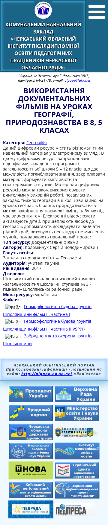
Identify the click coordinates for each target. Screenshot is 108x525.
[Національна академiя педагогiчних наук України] (30, 457)
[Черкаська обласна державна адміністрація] (30, 439)
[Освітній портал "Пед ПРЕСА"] (77, 514)
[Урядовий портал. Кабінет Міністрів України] (30, 419)
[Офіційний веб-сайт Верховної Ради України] (77, 401)
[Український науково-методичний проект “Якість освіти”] (77, 497)
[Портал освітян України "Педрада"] (30, 516)
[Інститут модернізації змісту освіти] (77, 457)
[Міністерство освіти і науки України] (77, 419)
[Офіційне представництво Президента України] (30, 401)
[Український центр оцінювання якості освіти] (77, 477)
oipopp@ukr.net (77, 80)
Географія (36, 142)
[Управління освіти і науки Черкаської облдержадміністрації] (77, 435)
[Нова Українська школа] (30, 477)
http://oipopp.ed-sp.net (46, 373)
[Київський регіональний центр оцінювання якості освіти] (30, 496)
